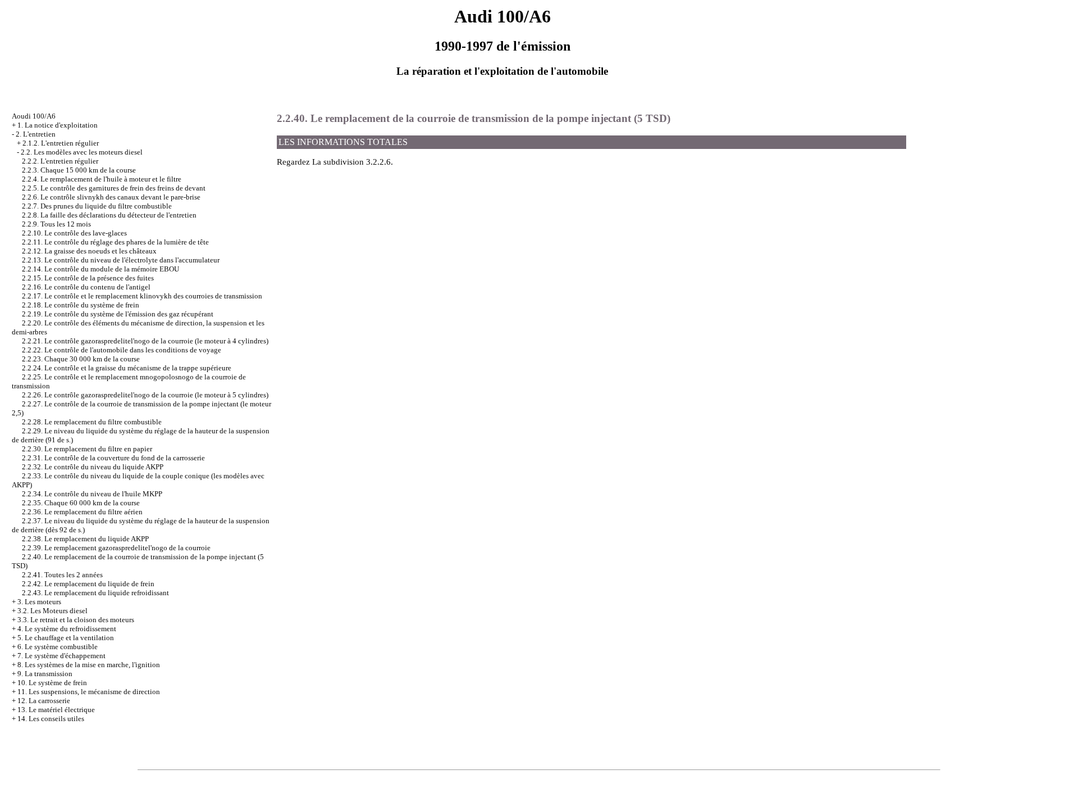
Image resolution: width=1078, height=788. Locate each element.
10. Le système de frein (52, 682)
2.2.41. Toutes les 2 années (62, 574)
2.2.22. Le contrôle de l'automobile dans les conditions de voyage (121, 350)
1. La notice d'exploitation (57, 125)
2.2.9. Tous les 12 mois (56, 224)
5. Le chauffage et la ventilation (65, 637)
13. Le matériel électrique (56, 709)
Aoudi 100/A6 (34, 116)
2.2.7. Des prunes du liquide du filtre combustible (97, 206)
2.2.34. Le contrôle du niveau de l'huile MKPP (92, 494)
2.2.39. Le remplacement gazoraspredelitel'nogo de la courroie (116, 548)
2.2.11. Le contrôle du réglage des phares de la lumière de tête (115, 242)
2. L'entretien (36, 134)
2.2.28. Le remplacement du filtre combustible (92, 422)
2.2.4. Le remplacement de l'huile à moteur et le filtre (101, 179)
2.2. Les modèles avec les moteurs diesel (82, 152)
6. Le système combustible (57, 646)
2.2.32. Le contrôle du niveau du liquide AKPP (92, 467)
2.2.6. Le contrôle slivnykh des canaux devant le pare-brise (111, 197)
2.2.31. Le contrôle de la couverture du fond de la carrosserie (113, 458)
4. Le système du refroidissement (66, 628)
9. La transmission (44, 673)
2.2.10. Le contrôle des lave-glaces (74, 233)
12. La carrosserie (43, 700)
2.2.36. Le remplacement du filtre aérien (82, 512)
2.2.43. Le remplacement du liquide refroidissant (95, 592)
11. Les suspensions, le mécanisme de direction (88, 691)
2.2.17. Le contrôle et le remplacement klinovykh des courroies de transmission (142, 296)
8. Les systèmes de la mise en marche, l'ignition (88, 664)
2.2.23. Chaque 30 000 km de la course (81, 359)
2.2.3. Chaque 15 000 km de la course (79, 170)
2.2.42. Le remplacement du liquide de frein (88, 583)
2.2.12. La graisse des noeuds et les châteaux (89, 251)
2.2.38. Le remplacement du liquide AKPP (85, 539)
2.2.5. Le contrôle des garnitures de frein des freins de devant (113, 188)
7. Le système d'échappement (61, 655)
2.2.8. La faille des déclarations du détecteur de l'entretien (109, 215)
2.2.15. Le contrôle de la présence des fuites (88, 278)
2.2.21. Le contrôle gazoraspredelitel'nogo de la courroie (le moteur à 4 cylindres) (145, 341)
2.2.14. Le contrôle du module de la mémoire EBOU (100, 269)
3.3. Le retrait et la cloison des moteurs (75, 619)
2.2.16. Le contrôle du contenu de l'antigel (86, 287)
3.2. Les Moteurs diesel (52, 610)
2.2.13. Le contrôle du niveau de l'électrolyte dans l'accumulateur (121, 260)
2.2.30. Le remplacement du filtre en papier (87, 449)
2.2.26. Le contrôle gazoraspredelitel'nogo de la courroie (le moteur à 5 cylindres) (145, 395)
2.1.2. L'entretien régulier (60, 143)
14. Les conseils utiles (50, 718)
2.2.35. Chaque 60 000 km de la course (81, 503)
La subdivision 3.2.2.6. (352, 161)
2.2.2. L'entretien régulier (60, 161)
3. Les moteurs (39, 601)
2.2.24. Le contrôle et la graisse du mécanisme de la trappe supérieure (126, 368)
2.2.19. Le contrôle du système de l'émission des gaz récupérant (117, 314)
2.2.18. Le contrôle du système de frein (80, 305)
